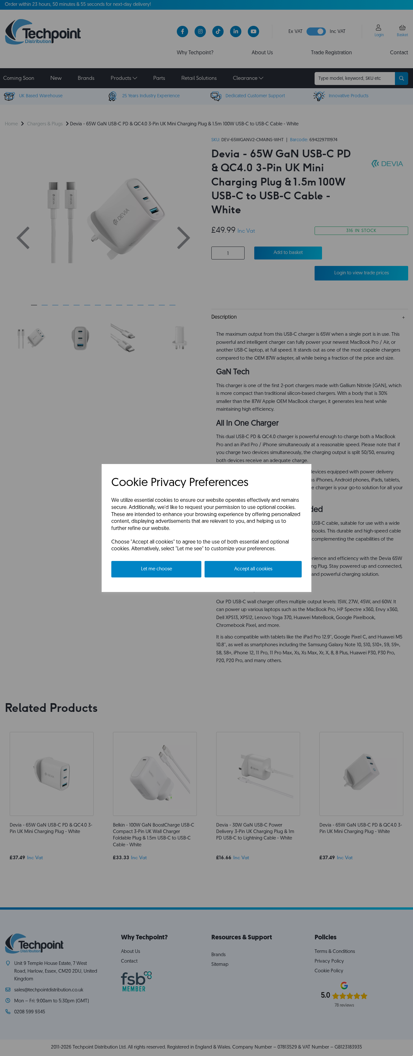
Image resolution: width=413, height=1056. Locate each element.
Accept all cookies (253, 569)
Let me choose (156, 569)
